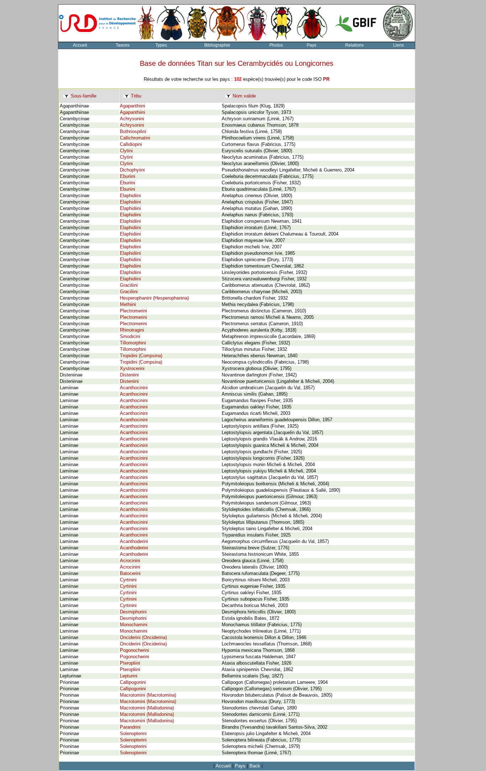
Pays (311, 45)
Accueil (80, 45)
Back (254, 766)
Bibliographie (217, 45)
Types (161, 45)
